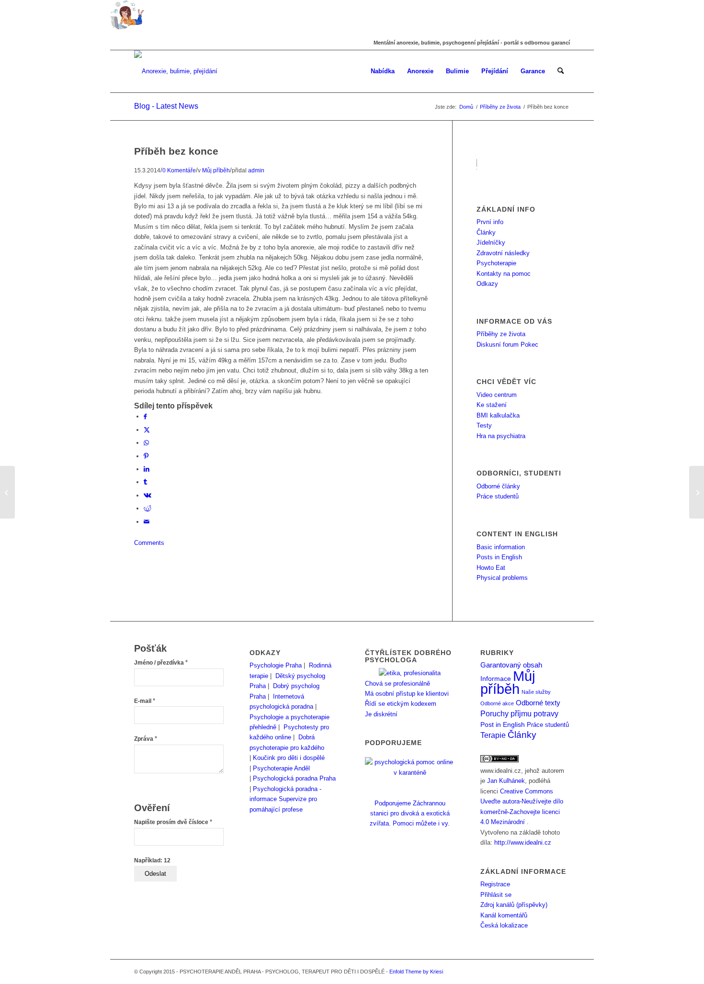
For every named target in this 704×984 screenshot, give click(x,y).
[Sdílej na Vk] (147, 495)
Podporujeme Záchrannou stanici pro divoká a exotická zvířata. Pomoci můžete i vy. (410, 813)
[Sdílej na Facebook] (145, 416)
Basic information (501, 547)
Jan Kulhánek (506, 780)
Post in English (502, 724)
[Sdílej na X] (147, 429)
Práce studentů (498, 496)
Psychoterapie (496, 263)
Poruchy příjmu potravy (519, 713)
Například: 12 (152, 860)
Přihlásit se (495, 894)
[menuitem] (382, 71)
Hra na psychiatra (501, 436)
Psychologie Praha (276, 665)
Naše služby (536, 692)
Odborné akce (497, 703)
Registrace (495, 884)
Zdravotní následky (503, 253)
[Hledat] (560, 71)
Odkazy (487, 283)
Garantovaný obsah (511, 665)
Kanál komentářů (503, 915)
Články (486, 232)
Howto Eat (491, 567)
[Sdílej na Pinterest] (146, 456)
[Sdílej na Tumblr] (145, 482)
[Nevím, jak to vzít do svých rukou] (7, 492)
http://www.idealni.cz (522, 842)
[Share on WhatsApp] (146, 442)
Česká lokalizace (504, 925)
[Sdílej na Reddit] (147, 508)
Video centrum (497, 394)
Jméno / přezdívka (161, 662)
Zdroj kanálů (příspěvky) (513, 904)
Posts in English (499, 557)
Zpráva (145, 738)
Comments (149, 542)
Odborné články (498, 486)
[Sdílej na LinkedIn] (146, 469)
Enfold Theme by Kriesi (416, 971)
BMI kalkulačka (498, 415)
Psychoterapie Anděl (281, 768)
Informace (495, 678)
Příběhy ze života (501, 334)
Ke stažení (492, 404)
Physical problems (502, 577)
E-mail (144, 701)
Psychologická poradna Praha (294, 778)
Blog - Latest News (166, 106)
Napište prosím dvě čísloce (173, 822)
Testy (484, 425)
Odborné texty (538, 703)
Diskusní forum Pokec (507, 344)
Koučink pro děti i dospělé (289, 757)
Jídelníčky (491, 242)
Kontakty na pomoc (504, 273)
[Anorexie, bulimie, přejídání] (175, 71)
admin (256, 170)
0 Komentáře (179, 170)
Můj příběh (216, 170)
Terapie (493, 735)
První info (490, 222)
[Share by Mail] (146, 521)
